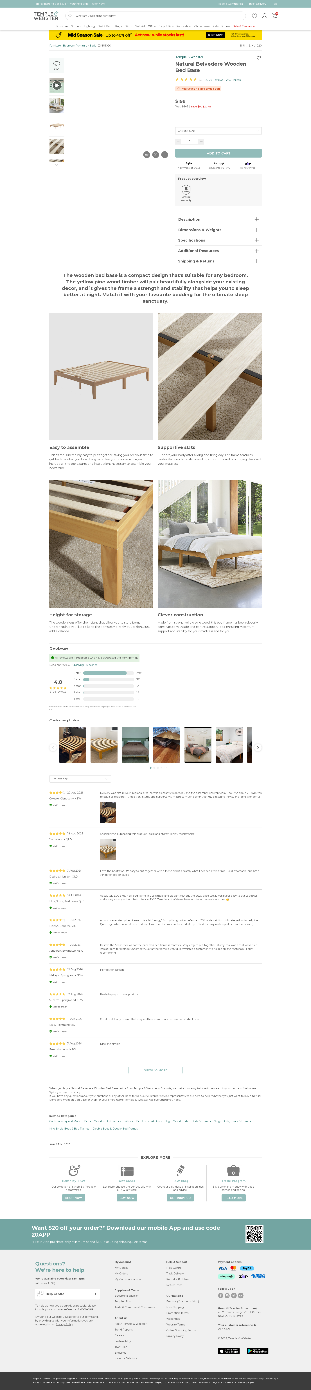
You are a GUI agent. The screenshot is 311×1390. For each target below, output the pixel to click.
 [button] (53, 747)
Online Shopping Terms (181, 1330)
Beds (92, 45)
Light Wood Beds (177, 1121)
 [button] (258, 747)
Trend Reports (124, 1329)
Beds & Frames (201, 1121)
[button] (151, 768)
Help (275, 3)
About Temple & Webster (131, 1323)
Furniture (55, 45)
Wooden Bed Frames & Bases (143, 1121)
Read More (234, 1198)
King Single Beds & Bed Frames (69, 1128)
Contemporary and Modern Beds (70, 1121)
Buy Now (127, 1198)
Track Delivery (257, 3)
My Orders (121, 1273)
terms (143, 1242)
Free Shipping (175, 1307)
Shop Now (73, 1198)
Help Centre (174, 1267)
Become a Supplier (127, 1295)
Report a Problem (177, 1279)
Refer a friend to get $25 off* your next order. (69, 3)
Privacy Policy (64, 1324)
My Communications (128, 1279)
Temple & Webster (189, 57)
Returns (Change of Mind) (182, 1301)
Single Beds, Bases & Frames (232, 1121)
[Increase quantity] (201, 142)
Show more (155, 1070)
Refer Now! (98, 3)
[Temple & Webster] (46, 15)
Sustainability (123, 1341)
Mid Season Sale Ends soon (201, 88)
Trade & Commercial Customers (135, 1307)
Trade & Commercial (230, 3)
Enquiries (120, 1352)
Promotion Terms (177, 1313)
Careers (119, 1335)
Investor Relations (126, 1358)
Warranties (173, 1318)
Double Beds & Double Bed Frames (115, 1128)
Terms (89, 1316)
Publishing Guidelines (84, 665)
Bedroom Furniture (75, 45)
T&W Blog (121, 1347)
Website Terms (175, 1324)
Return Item (174, 1285)
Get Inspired (180, 1198)
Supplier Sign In (124, 1301)
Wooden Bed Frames (107, 1121)
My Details (121, 1267)
